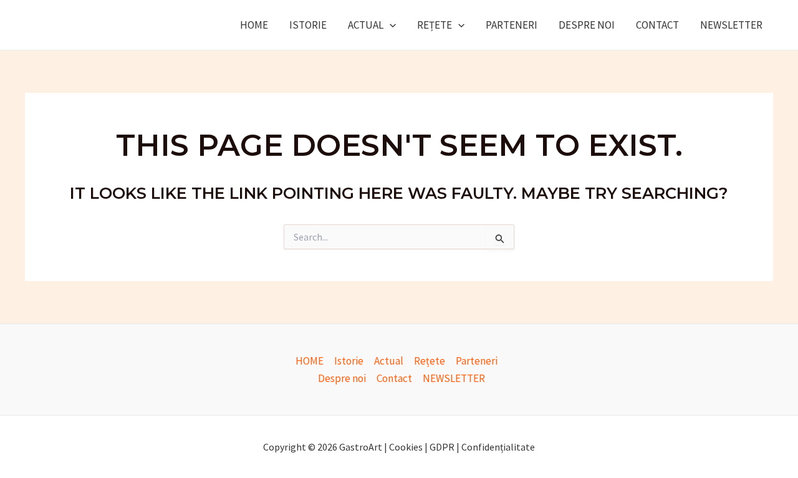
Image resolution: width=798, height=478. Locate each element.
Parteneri (511, 25)
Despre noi (587, 25)
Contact (657, 25)
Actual (365, 25)
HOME (254, 25)
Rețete (434, 25)
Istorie (308, 25)
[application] (389, 25)
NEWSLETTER (731, 25)
